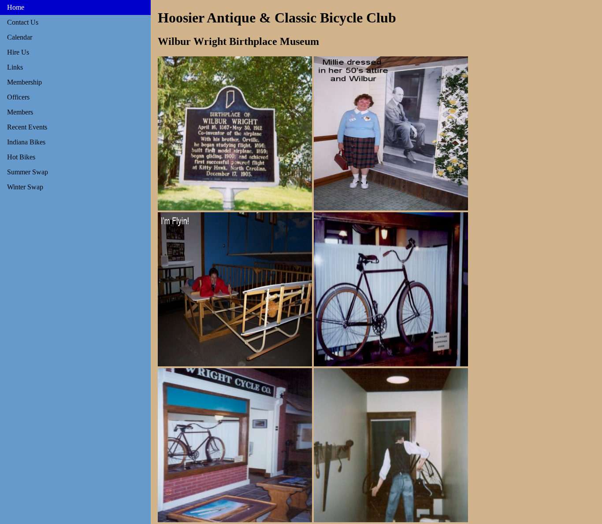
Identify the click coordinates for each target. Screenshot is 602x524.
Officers (18, 97)
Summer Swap (27, 172)
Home (15, 7)
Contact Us (22, 22)
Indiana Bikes (26, 142)
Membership (24, 82)
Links (15, 67)
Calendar (19, 37)
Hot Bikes (21, 157)
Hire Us (18, 52)
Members (20, 112)
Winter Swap (25, 187)
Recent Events (27, 127)
